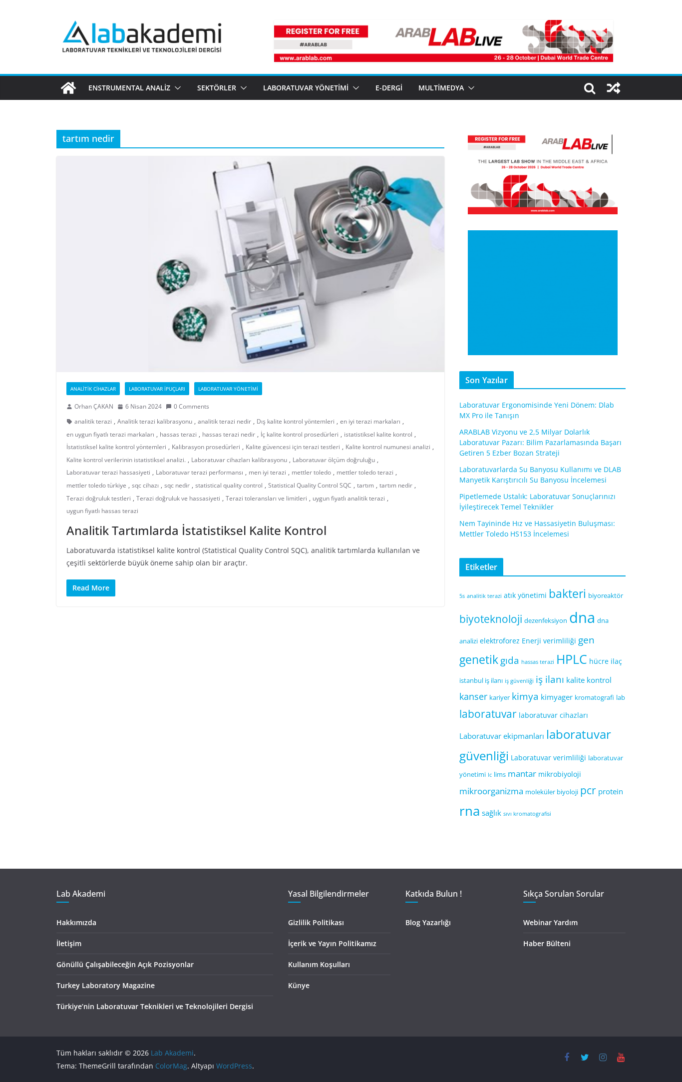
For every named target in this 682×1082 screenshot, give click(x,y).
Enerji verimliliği (549, 640)
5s (462, 595)
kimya (525, 696)
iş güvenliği (519, 680)
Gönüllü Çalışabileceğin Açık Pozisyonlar (125, 964)
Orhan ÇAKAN (93, 406)
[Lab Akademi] (68, 88)
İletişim (68, 943)
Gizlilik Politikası (316, 922)
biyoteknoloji (490, 619)
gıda (509, 660)
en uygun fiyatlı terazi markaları (110, 434)
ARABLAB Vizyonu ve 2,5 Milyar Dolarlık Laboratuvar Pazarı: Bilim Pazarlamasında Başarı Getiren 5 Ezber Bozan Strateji (540, 442)
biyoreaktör (605, 595)
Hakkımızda (76, 922)
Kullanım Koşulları (319, 964)
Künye (299, 985)
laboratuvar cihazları (553, 715)
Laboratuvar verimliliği (548, 757)
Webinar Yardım (550, 922)
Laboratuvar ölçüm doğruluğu (334, 460)
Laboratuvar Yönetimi (305, 87)
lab (620, 697)
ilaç (616, 661)
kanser (473, 696)
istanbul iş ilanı (481, 680)
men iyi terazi (267, 472)
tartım (365, 485)
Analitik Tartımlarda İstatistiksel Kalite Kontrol (196, 530)
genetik (478, 659)
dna (582, 617)
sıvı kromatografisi (527, 813)
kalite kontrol (589, 680)
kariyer (499, 697)
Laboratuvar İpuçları (157, 388)
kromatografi (594, 697)
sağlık (491, 813)
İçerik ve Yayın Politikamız (332, 943)
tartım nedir (395, 485)
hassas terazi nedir (228, 434)
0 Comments (191, 406)
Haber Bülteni (547, 943)
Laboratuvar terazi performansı (199, 472)
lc (490, 774)
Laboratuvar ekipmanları (501, 736)
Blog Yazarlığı (428, 922)
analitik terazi (93, 421)
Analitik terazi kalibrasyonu (154, 421)
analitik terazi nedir (224, 421)
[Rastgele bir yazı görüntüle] (614, 88)
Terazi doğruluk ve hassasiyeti (178, 498)
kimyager (557, 697)
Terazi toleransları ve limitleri (266, 498)
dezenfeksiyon (545, 620)
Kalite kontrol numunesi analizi (387, 447)
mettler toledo (311, 472)
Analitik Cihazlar (93, 388)
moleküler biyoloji (551, 792)
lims (500, 774)
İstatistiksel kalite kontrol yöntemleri (116, 447)
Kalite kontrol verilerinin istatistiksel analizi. (126, 460)
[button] (175, 88)
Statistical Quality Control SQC (309, 485)
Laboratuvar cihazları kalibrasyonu (239, 460)
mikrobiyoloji (559, 774)
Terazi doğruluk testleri (98, 498)
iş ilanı (550, 679)
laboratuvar (488, 714)
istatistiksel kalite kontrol (378, 434)
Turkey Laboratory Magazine (105, 985)
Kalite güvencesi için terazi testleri (293, 447)
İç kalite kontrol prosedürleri (300, 434)
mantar (522, 773)
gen (586, 639)
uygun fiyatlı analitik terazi (349, 498)
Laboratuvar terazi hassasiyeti (108, 472)
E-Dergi (388, 87)
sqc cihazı (145, 485)
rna (469, 811)
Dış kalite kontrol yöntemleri (296, 421)
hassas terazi (178, 434)
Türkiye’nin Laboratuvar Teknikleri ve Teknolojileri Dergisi (154, 1006)
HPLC (571, 659)
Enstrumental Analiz (129, 87)
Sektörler (216, 87)
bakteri (567, 593)
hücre (599, 661)
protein (610, 791)
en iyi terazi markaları (370, 421)
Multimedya (441, 87)
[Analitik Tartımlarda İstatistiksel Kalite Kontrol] (250, 264)
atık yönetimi (525, 595)
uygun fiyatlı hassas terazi (102, 511)
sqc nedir (177, 485)
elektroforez (500, 640)
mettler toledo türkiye (96, 485)
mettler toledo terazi (365, 472)
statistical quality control (229, 485)
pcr (588, 790)
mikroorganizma (491, 791)
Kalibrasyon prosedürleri (206, 447)
